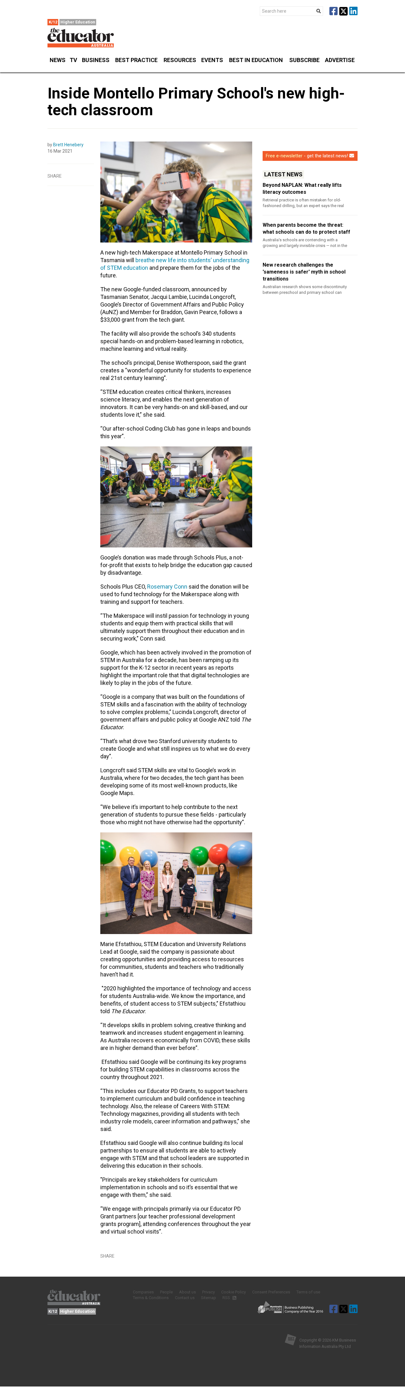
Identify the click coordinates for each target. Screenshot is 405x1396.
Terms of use (308, 1292)
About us (187, 1292)
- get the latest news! (307, 156)
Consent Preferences (271, 1292)
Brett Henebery (68, 144)
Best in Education (256, 60)
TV (73, 60)
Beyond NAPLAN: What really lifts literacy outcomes (302, 188)
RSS (226, 1297)
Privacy (208, 1292)
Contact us (185, 1297)
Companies (143, 1292)
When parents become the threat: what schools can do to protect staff (306, 228)
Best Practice (136, 60)
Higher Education (77, 22)
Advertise (340, 60)
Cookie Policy (233, 1292)
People (166, 1292)
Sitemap (208, 1297)
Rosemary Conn (167, 586)
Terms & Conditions (151, 1297)
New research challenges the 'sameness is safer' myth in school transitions (304, 272)
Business (95, 60)
